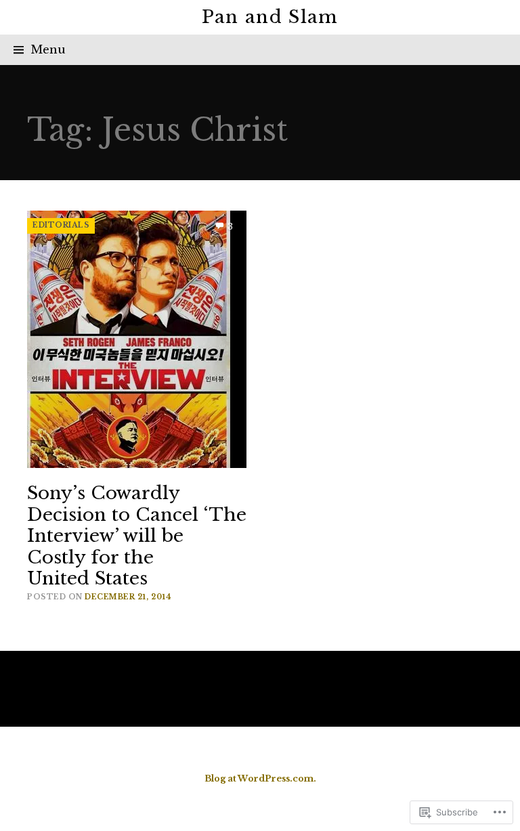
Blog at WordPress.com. (260, 778)
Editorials (60, 225)
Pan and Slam (270, 17)
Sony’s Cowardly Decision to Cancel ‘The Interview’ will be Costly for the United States (136, 535)
